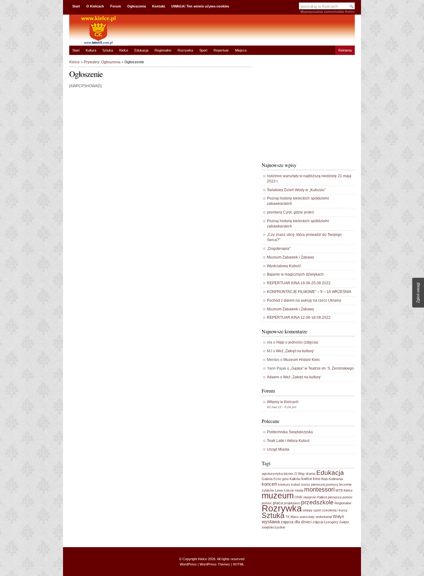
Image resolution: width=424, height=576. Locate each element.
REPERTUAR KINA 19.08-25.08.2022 (299, 283)
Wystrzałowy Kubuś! (284, 266)
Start (76, 6)
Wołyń (338, 516)
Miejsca (240, 50)
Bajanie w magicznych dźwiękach (295, 274)
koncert (269, 484)
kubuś (295, 484)
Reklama (345, 50)
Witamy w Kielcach (283, 402)
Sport (203, 50)
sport (317, 510)
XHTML (238, 564)
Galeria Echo (271, 479)
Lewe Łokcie (284, 490)
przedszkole (317, 502)
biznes (289, 473)
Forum (115, 6)
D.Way (300, 473)
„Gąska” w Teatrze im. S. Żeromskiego (322, 368)
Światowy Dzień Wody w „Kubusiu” (296, 190)
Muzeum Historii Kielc (301, 360)
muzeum (278, 495)
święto (344, 522)
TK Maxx (292, 517)
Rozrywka (185, 50)
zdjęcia (318, 522)
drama (310, 473)
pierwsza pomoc (340, 497)
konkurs (284, 484)
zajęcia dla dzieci (296, 522)
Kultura (91, 50)
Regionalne (163, 50)
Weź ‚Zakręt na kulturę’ (295, 351)
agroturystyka (272, 473)
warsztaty (307, 517)
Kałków (295, 479)
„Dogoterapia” (279, 248)
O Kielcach (95, 6)
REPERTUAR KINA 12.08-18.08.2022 (299, 317)
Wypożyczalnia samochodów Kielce (327, 11)
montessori (319, 489)
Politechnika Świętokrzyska (290, 432)
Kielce (123, 50)
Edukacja (141, 50)
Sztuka (107, 50)
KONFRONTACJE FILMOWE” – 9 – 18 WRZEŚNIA (309, 292)
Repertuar (221, 50)
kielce (306, 478)
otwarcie (309, 497)
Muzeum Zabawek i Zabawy (290, 257)
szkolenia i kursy (335, 510)
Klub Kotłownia (332, 479)
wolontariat (324, 517)
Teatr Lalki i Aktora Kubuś (288, 441)
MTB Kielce (344, 490)
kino (316, 478)
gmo (285, 479)
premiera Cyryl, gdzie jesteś (290, 212)
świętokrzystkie (273, 527)
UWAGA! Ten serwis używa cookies (200, 6)
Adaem (273, 377)
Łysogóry (331, 522)
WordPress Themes (215, 564)
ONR (298, 497)
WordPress (188, 564)
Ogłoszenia (136, 6)
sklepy (308, 510)
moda (299, 490)
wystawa (271, 521)
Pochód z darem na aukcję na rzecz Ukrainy (304, 300)
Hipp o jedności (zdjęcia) (297, 342)
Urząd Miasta (278, 449)
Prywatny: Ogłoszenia (102, 62)
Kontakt (158, 6)
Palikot (322, 497)
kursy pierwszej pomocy (319, 484)
